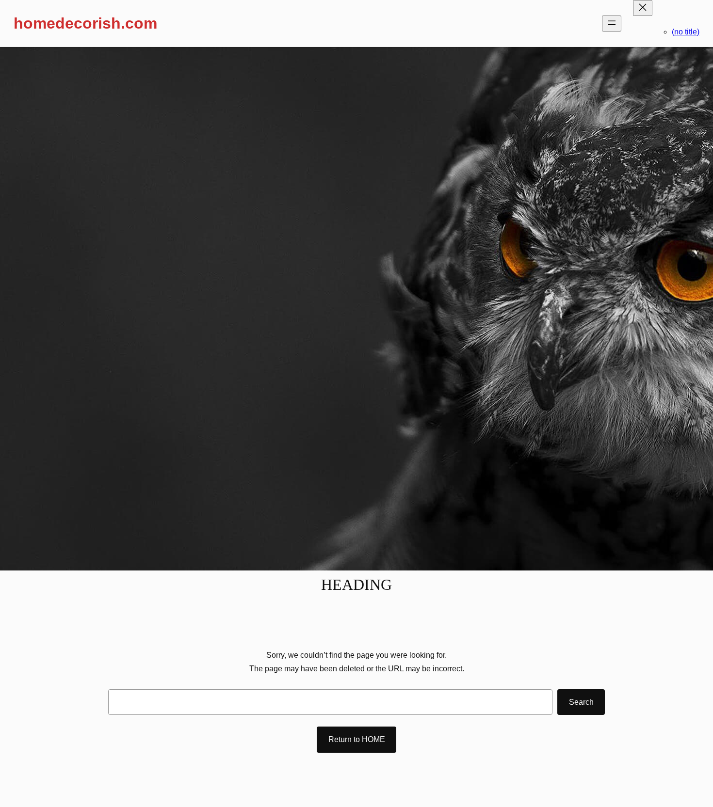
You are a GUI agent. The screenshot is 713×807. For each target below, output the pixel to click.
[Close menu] (642, 8)
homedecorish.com (85, 23)
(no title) (685, 32)
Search (581, 702)
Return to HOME (356, 739)
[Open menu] (611, 24)
